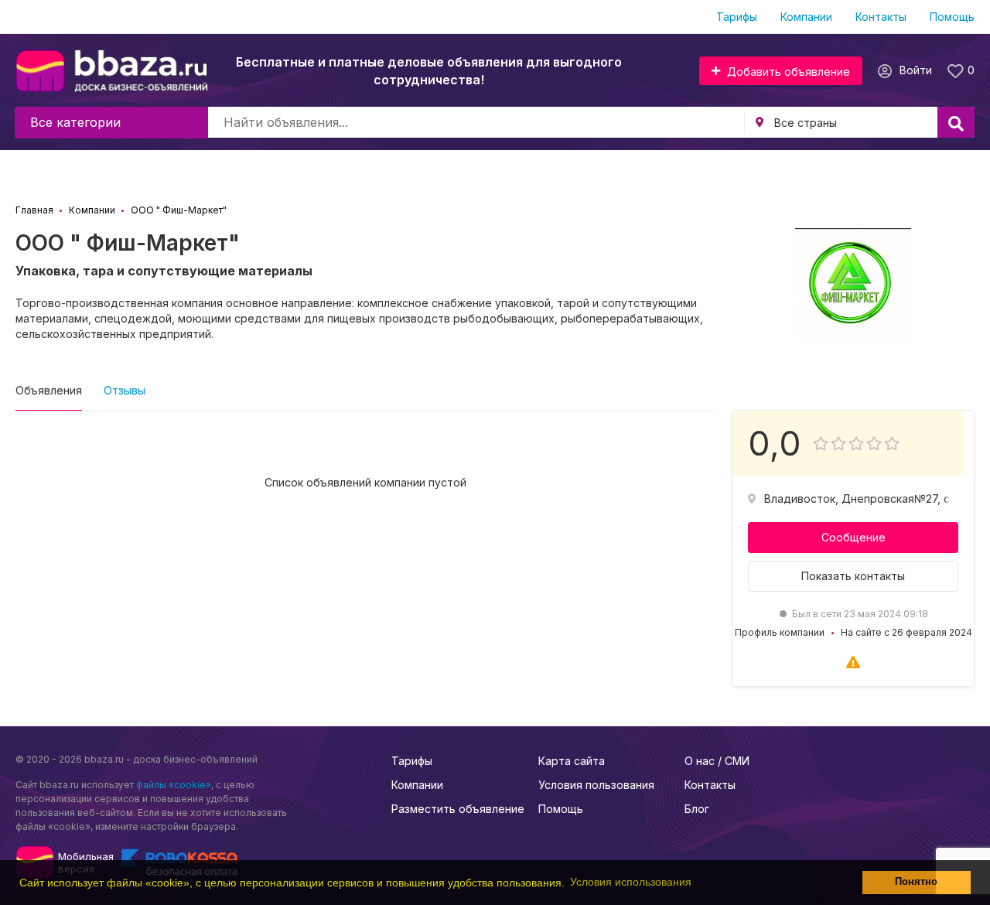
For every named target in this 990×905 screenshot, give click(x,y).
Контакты (880, 16)
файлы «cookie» (173, 785)
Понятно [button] (916, 881)
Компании (806, 16)
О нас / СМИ (716, 760)
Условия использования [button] (630, 882)
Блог (696, 808)
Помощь (952, 16)
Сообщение (853, 537)
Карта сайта (571, 760)
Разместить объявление (457, 808)
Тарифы (736, 16)
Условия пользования (596, 784)
